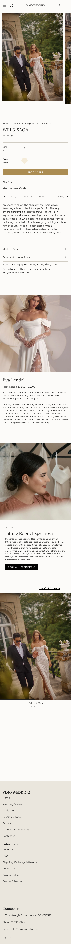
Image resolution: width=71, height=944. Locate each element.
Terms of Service (12, 881)
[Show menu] (4, 5)
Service (7, 823)
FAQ (5, 855)
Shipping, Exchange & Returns (20, 862)
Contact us (9, 835)
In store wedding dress (24, 123)
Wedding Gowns (12, 804)
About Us (8, 849)
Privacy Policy (11, 875)
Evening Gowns (12, 816)
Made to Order (11, 249)
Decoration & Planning (16, 829)
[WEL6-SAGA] (35, 646)
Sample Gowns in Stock (16, 257)
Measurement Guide (14, 188)
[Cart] (66, 5)
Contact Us (9, 868)
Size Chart (8, 182)
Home (6, 123)
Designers (8, 810)
